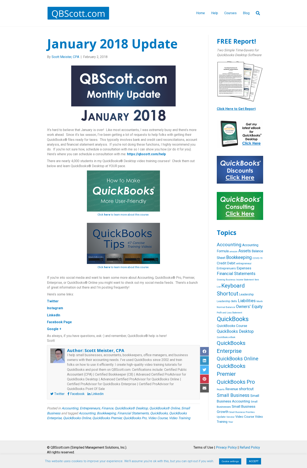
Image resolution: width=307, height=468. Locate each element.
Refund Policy (250, 447)
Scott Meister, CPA (104, 350)
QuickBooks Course (232, 326)
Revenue (231, 389)
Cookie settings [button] (230, 461)
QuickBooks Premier (107, 418)
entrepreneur (243, 263)
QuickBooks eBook (226, 337)
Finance (107, 408)
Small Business (233, 395)
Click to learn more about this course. (123, 214)
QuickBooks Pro (135, 418)
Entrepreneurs (90, 408)
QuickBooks (159, 413)
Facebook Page (59, 322)
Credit (221, 263)
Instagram (55, 308)
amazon (233, 251)
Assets (244, 251)
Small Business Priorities (242, 412)
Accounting (70, 408)
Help (214, 13)
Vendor (230, 416)
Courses (230, 13)
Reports (221, 389)
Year (230, 422)
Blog (246, 13)
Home (200, 13)
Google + (54, 329)
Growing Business (226, 279)
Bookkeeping (106, 413)
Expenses (244, 268)
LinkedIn (53, 315)
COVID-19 (257, 258)
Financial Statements (133, 413)
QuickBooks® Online (164, 408)
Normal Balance (226, 307)
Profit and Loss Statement (229, 312)
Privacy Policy (226, 447)
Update (221, 416)
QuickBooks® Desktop (131, 408)
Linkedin (97, 394)
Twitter (53, 301)
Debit (231, 263)
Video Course (157, 418)
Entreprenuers (226, 268)
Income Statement (245, 279)
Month (259, 301)
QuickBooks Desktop (235, 331)
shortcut (246, 388)
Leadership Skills (227, 301)
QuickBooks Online (77, 418)
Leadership (246, 294)
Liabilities (247, 300)
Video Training (179, 418)
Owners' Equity (249, 306)
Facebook (77, 394)
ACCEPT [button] (254, 461)
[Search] (256, 13)
